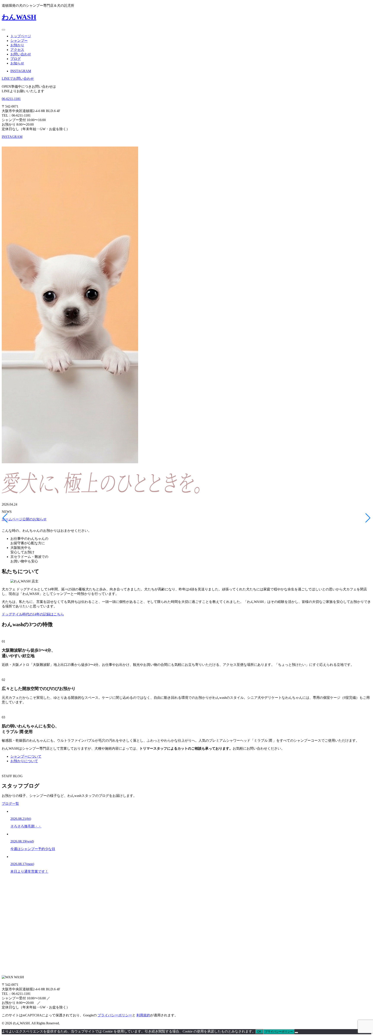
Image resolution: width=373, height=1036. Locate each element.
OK (259, 1031)
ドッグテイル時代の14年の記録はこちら (33, 614)
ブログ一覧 (10, 803)
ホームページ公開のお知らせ (24, 519)
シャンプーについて (25, 756)
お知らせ (17, 63)
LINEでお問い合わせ (18, 78)
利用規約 (143, 1015)
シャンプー (19, 40)
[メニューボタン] (3, 29)
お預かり (17, 45)
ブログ (15, 59)
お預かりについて (24, 761)
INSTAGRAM (20, 71)
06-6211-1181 (11, 99)
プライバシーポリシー (115, 1015)
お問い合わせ (20, 54)
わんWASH (19, 17)
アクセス (17, 49)
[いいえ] (296, 1032)
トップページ (20, 36)
